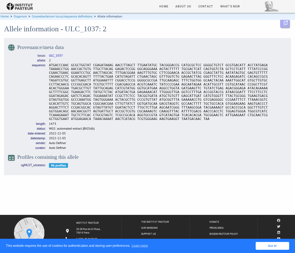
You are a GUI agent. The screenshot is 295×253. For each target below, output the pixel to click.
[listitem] (83, 231)
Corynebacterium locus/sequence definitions (62, 16)
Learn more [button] (140, 245)
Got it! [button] (272, 245)
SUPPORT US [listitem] (148, 234)
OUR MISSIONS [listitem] (149, 228)
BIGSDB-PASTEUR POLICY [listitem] (224, 234)
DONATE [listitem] (214, 221)
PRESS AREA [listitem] (217, 228)
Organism (20, 16)
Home (5, 16)
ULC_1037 (56, 55)
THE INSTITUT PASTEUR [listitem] (155, 221)
